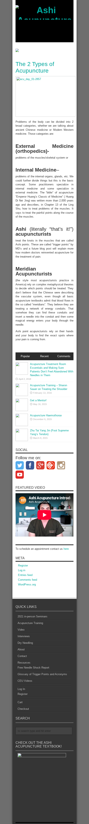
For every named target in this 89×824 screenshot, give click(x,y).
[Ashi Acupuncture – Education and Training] (44, 40)
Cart (20, 702)
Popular (25, 356)
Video (21, 629)
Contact (22, 656)
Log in (21, 570)
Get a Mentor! (38, 400)
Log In (21, 689)
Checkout (23, 708)
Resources (24, 662)
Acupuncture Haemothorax (46, 415)
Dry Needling (25, 642)
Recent (44, 356)
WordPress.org (27, 584)
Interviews (24, 636)
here (66, 548)
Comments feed (27, 579)
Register (23, 565)
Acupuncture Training (30, 623)
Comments (63, 356)
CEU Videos (25, 680)
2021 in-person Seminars (32, 616)
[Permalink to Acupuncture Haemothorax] (22, 425)
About (21, 649)
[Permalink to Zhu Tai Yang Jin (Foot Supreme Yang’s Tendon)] (22, 440)
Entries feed (25, 575)
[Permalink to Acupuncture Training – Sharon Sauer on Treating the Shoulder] (22, 395)
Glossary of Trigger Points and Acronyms (42, 674)
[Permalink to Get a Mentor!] (22, 410)
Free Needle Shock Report (33, 667)
